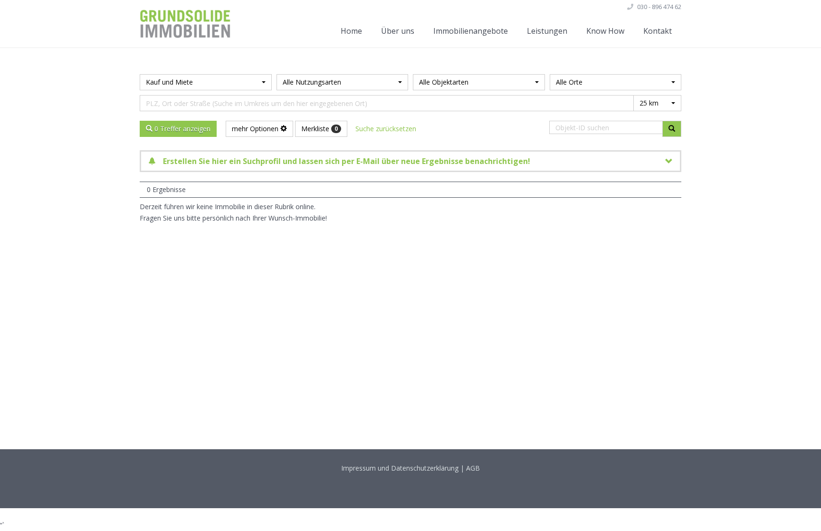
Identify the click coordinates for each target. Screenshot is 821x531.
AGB (473, 468)
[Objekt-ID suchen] (671, 129)
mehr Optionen (256, 128)
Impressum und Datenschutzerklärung (399, 468)
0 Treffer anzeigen (181, 128)
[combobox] (206, 82)
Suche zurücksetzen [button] (385, 128)
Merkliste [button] (319, 128)
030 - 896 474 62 (659, 6)
